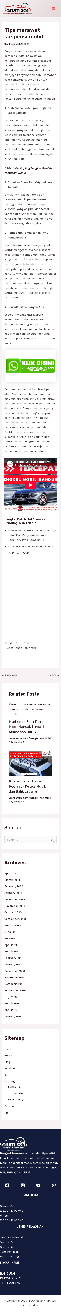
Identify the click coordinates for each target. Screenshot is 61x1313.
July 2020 (10, 997)
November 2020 (14, 977)
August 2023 (12, 925)
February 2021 (13, 957)
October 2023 (13, 912)
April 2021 (10, 945)
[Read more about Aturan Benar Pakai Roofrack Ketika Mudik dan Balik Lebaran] (30, 763)
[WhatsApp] (54, 1185)
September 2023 (15, 919)
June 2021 (10, 931)
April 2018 (10, 1009)
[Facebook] (7, 1185)
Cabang (9, 1081)
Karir (7, 1075)
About (8, 1055)
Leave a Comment (18, 738)
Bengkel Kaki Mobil (40, 738)
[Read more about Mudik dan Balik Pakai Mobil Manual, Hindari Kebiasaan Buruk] (30, 708)
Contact (9, 1106)
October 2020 (13, 983)
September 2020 (15, 990)
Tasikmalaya (16, 1099)
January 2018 (13, 1016)
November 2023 (14, 905)
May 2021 (10, 938)
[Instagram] (22, 1185)
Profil (7, 1112)
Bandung (14, 1086)
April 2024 (10, 873)
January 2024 (13, 892)
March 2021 (11, 951)
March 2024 (12, 879)
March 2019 (11, 1003)
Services (9, 1068)
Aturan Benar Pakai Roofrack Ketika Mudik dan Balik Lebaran (27, 786)
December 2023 (14, 899)
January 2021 (13, 964)
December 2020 (14, 971)
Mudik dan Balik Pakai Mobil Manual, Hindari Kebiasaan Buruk (26, 727)
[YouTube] (38, 1185)
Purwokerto (15, 1093)
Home (8, 1049)
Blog (7, 1062)
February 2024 (13, 886)
